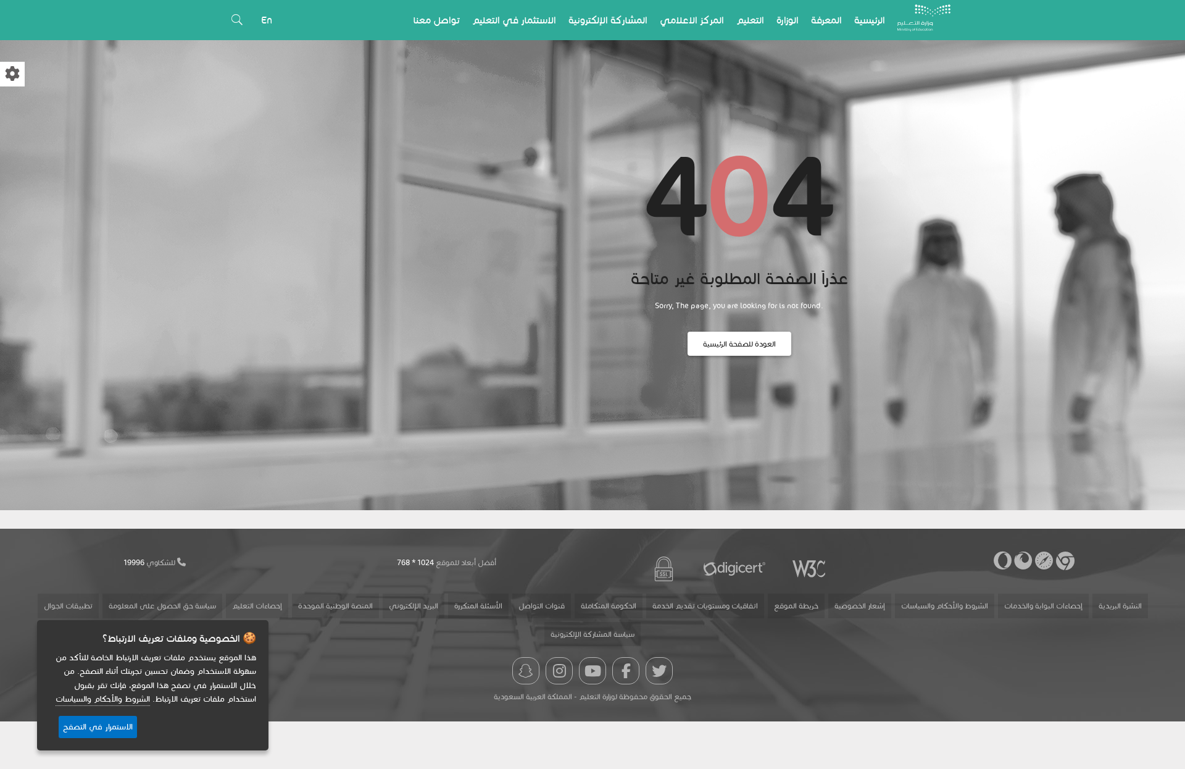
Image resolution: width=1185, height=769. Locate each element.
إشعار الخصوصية (859, 605)
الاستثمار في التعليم (514, 20)
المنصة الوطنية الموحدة (335, 605)
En (266, 20)
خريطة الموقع (796, 605)
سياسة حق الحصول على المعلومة (162, 605)
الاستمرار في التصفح (98, 727)
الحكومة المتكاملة (608, 605)
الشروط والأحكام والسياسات (944, 605)
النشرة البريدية (1120, 605)
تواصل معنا (437, 20)
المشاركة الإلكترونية (607, 20)
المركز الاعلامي (692, 20)
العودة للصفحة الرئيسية (739, 343)
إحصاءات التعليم (257, 605)
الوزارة (787, 20)
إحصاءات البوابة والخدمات (1043, 605)
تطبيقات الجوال (68, 605)
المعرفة (826, 20)
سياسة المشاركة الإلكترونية (592, 634)
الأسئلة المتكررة (478, 605)
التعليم (750, 20)
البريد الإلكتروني (413, 605)
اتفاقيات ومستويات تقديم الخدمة (705, 605)
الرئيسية (869, 20)
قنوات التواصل (541, 605)
